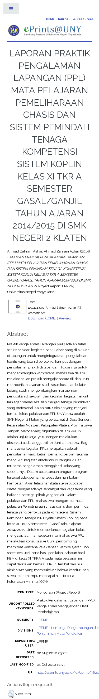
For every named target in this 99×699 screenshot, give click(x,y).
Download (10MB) (42, 318)
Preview (65, 318)
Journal (63, 19)
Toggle (11, 10)
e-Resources (83, 19)
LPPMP (42, 620)
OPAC (50, 19)
